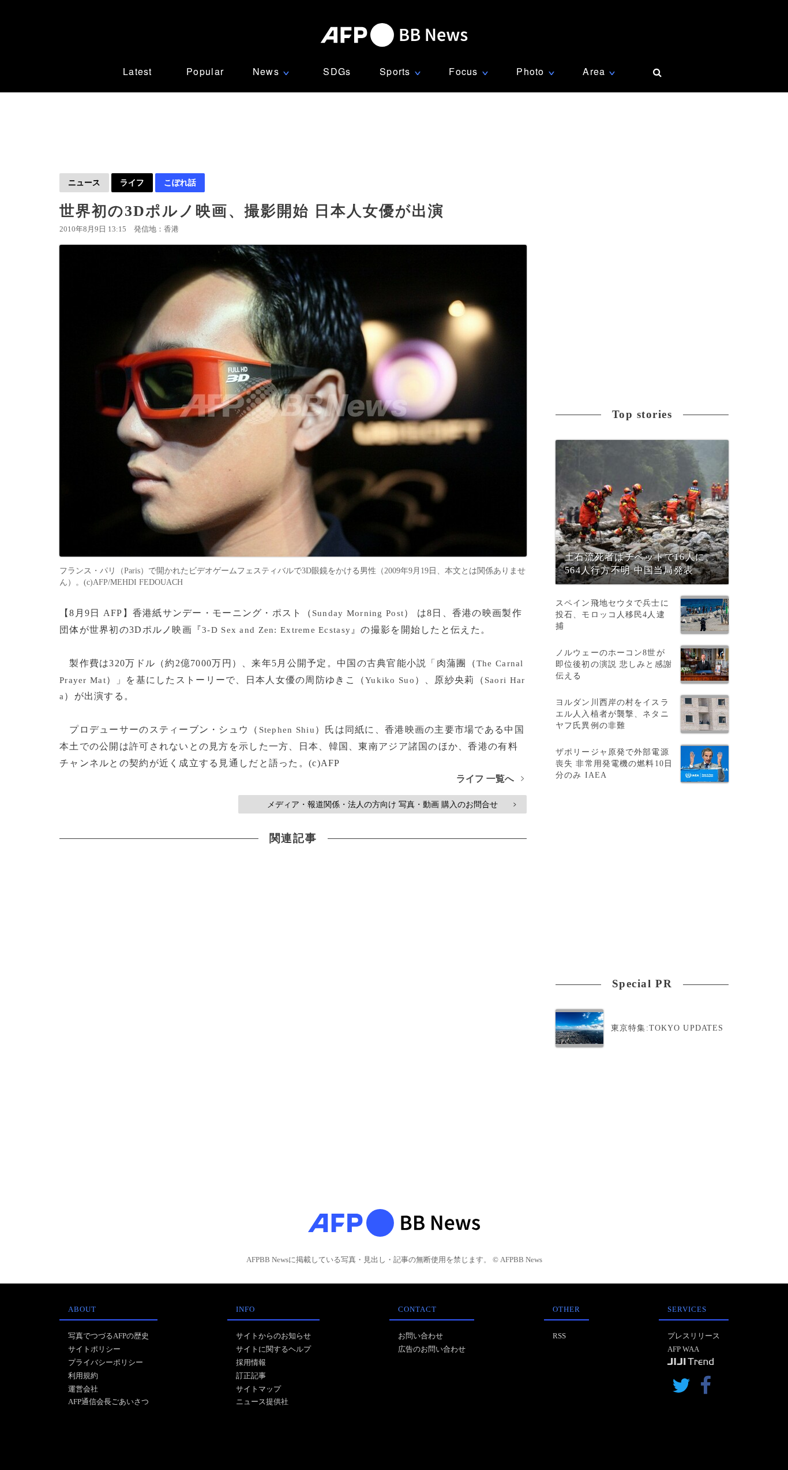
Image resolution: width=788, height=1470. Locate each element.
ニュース (84, 182)
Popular (205, 71)
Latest (137, 71)
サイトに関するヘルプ (273, 1349)
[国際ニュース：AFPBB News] (394, 35)
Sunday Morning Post (358, 613)
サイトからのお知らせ (273, 1335)
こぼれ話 (180, 182)
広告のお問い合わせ (432, 1349)
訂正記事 (251, 1375)
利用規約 (83, 1375)
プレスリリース (693, 1335)
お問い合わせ (420, 1335)
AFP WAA (683, 1349)
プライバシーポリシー (105, 1362)
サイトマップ (258, 1389)
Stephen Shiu (287, 729)
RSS (559, 1335)
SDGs (337, 71)
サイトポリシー (94, 1349)
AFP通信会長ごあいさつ (108, 1401)
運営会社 (83, 1389)
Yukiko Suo (390, 680)
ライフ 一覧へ (490, 778)
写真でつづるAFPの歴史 (108, 1335)
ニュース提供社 (262, 1401)
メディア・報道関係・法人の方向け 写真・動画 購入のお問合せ (391, 804)
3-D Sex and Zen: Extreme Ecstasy (276, 630)
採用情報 (251, 1362)
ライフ (132, 182)
